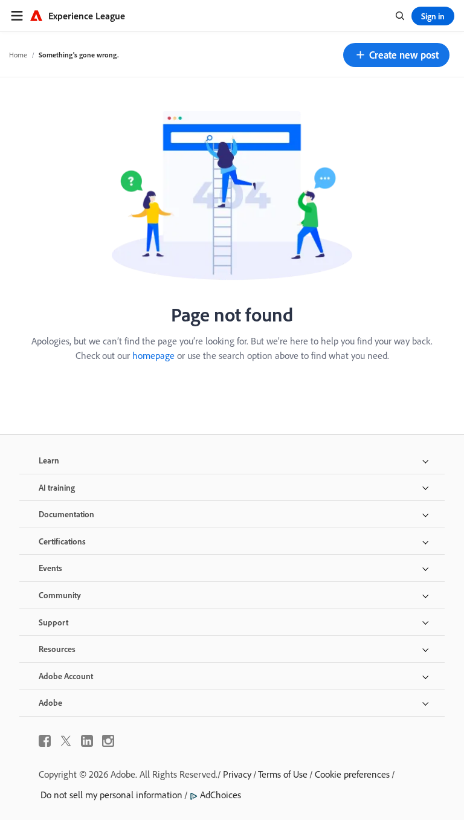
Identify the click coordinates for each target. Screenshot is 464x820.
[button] (396, 55)
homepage (153, 355)
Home (18, 54)
